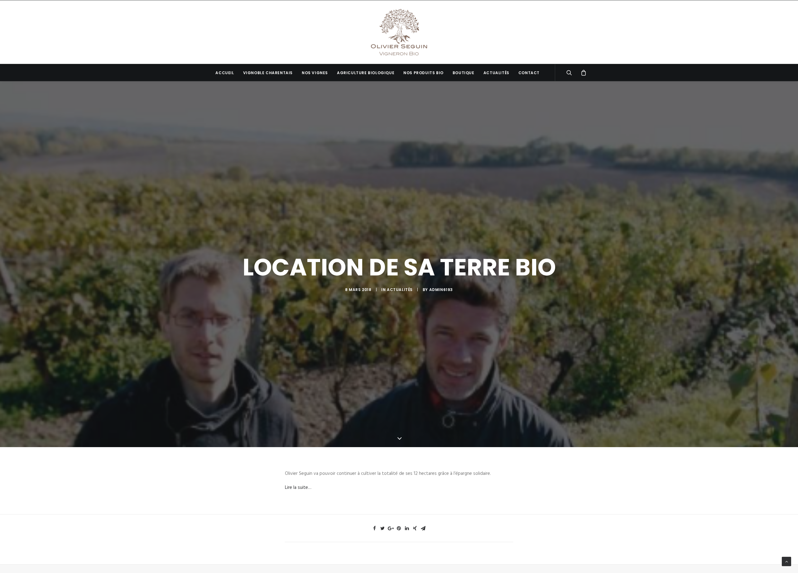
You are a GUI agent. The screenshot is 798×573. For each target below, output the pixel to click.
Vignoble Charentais (268, 72)
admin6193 (441, 289)
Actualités (496, 72)
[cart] (581, 72)
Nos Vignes (315, 72)
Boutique (463, 72)
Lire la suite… (298, 487)
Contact (529, 72)
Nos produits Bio (423, 72)
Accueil (224, 72)
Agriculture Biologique (365, 72)
